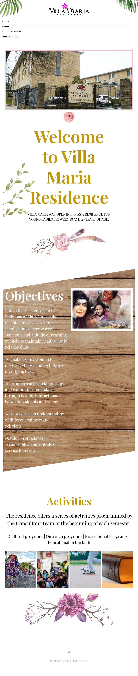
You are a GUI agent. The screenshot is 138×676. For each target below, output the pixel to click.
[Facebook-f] (69, 652)
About (6, 26)
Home (5, 21)
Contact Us (10, 36)
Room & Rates (12, 31)
